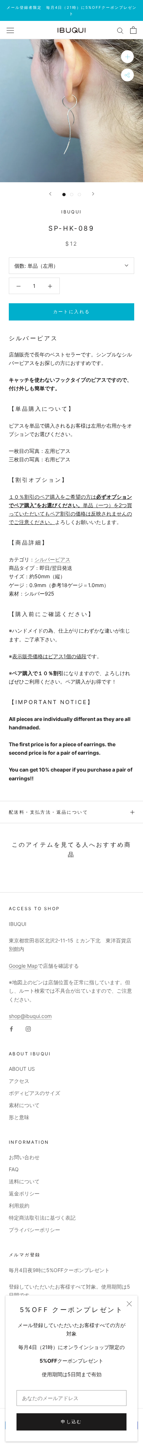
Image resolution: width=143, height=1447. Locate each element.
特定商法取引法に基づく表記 (42, 1218)
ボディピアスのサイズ (34, 1093)
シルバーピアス (52, 559)
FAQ (14, 1169)
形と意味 (19, 1117)
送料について (24, 1181)
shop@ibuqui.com (30, 1016)
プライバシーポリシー (34, 1230)
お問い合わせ (24, 1157)
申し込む (71, 1421)
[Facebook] (11, 1028)
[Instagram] (28, 1028)
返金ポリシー (24, 1193)
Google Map (23, 966)
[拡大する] (127, 56)
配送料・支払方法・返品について (48, 812)
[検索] (120, 30)
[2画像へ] (71, 194)
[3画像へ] (79, 194)
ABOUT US (22, 1069)
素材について (24, 1105)
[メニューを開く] (10, 30)
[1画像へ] (64, 194)
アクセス (19, 1081)
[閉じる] (129, 1304)
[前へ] (50, 193)
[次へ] (93, 193)
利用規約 (19, 1205)
